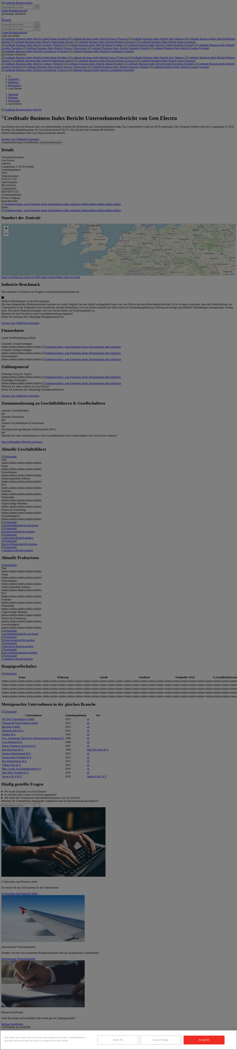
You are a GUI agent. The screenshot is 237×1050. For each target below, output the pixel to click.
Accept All (204, 1040)
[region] (118, 1040)
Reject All (118, 1040)
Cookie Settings (160, 1040)
